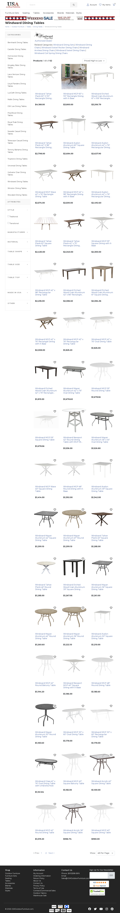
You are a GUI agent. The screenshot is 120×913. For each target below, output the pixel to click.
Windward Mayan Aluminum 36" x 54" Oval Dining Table (100, 439)
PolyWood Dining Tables (15, 114)
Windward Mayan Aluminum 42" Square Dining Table (45, 538)
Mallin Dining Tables (16, 99)
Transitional (14, 223)
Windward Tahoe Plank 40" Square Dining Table (99, 538)
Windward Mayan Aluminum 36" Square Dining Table (101, 587)
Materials (70, 13)
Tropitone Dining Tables (18, 159)
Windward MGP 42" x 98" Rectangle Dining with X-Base (73, 194)
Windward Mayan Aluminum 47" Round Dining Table (73, 538)
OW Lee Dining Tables (17, 106)
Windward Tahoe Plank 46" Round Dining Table (43, 587)
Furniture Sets (12, 13)
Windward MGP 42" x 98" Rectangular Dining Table (45, 292)
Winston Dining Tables (17, 188)
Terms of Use (38, 888)
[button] (17, 210)
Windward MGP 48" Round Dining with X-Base (73, 488)
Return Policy (38, 878)
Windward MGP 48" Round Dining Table (100, 684)
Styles (79, 13)
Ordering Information (42, 876)
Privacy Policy (39, 886)
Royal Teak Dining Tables (15, 123)
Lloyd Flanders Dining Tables (17, 85)
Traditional (13, 217)
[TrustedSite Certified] (97, 892)
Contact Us (37, 883)
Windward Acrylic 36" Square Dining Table (73, 831)
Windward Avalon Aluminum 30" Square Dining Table (101, 636)
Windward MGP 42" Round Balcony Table (45, 684)
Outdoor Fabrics (39, 893)
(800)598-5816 (74, 873)
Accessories (48, 13)
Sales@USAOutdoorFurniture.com (75, 878)
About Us (37, 881)
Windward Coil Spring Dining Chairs (51, 53)
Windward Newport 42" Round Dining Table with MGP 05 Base (72, 439)
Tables (36, 13)
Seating (26, 13)
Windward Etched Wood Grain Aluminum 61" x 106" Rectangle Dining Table (102, 96)
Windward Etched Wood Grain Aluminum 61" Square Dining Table (102, 292)
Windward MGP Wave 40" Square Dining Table (45, 488)
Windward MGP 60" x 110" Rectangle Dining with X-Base (73, 96)
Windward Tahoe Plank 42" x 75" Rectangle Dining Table (71, 243)
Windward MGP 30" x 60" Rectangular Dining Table (101, 734)
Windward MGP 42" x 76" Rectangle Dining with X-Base (45, 341)
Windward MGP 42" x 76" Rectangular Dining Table (73, 341)
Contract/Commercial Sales (44, 891)
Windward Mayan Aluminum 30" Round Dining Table (45, 734)
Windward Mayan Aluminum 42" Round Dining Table (45, 636)
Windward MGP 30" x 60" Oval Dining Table (73, 733)
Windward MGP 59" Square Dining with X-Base (101, 243)
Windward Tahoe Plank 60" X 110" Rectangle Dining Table (43, 96)
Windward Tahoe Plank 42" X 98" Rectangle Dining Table (43, 145)
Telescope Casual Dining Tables (18, 142)
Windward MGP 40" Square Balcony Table (73, 782)
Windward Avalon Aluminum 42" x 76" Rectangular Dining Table (100, 194)
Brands (60, 13)
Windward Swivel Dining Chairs (70, 50)
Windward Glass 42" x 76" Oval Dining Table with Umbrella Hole (45, 783)
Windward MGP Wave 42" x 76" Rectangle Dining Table (45, 194)
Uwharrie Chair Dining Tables (17, 173)
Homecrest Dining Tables (15, 57)
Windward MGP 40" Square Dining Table (101, 831)
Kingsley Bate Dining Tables (16, 66)
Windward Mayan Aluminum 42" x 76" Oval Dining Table (72, 390)
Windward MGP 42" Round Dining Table (44, 831)
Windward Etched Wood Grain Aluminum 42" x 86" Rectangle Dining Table (74, 292)
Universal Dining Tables (17, 166)
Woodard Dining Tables (17, 195)
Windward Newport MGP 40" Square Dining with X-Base (72, 685)
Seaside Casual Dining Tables (17, 132)
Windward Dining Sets (63, 45)
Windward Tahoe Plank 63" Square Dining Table (43, 243)
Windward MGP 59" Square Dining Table (44, 438)
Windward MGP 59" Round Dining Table (100, 389)
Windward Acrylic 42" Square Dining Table (101, 782)
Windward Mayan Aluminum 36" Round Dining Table (73, 636)
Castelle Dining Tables (17, 49)
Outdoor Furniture (12, 873)
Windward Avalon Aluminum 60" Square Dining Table (73, 145)
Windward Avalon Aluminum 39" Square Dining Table (101, 488)
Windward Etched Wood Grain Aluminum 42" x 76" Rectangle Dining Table (46, 390)
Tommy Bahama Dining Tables (18, 151)
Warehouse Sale (40, 895)
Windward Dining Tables (18, 182)
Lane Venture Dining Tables (16, 75)
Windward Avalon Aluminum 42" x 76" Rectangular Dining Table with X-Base (100, 145)
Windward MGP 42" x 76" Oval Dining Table (101, 340)
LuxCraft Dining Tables (17, 93)
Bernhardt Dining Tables (18, 42)
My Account (38, 873)
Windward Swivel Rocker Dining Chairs (60, 48)
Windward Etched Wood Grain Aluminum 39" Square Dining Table (74, 587)
